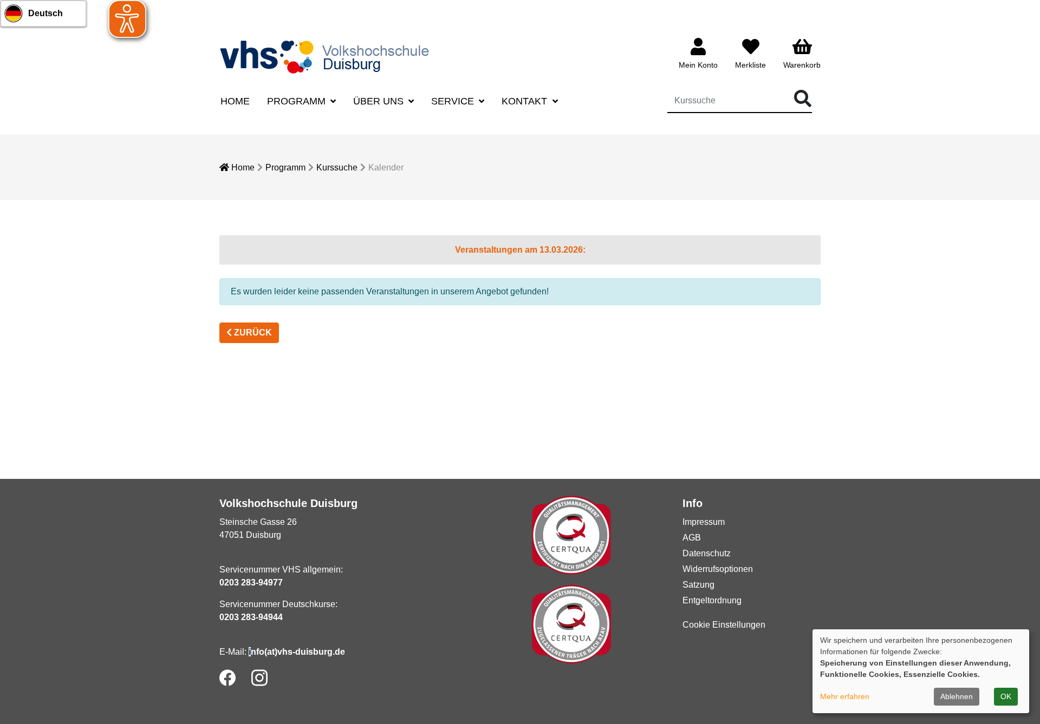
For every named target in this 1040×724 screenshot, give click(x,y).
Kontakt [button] (526, 101)
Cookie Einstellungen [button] (723, 624)
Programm (285, 167)
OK (1005, 696)
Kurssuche (337, 167)
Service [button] (454, 101)
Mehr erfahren (844, 696)
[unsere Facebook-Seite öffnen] (227, 677)
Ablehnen (956, 696)
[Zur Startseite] (327, 56)
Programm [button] (297, 101)
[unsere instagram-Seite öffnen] (259, 677)
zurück (252, 332)
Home (235, 101)
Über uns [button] (379, 101)
